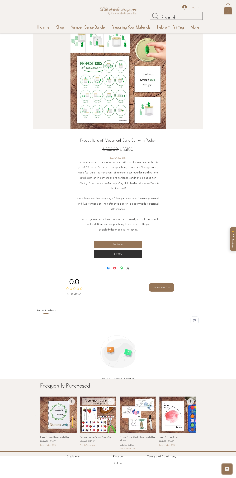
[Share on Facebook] (108, 268)
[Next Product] (201, 414)
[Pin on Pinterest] (115, 268)
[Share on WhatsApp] (121, 268)
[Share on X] (128, 268)
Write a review (161, 287)
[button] (228, 8)
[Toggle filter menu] (195, 320)
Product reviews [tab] (46, 310)
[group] (118, 423)
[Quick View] (58, 415)
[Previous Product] (35, 414)
